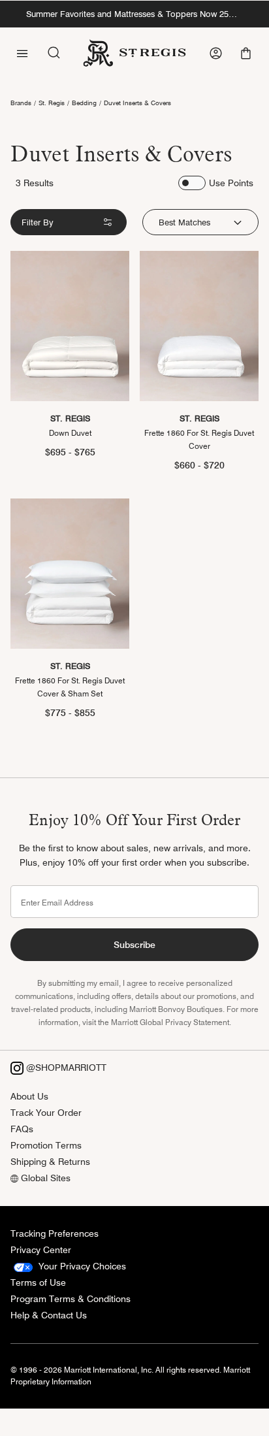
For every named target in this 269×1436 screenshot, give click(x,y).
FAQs (21, 1129)
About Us (29, 1096)
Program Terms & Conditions (70, 1299)
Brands (20, 102)
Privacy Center (40, 1250)
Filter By (38, 222)
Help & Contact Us (48, 1315)
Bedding (84, 102)
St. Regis (52, 102)
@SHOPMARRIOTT (65, 1067)
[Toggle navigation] (22, 52)
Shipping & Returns (50, 1161)
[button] (247, 53)
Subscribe (134, 944)
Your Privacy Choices (81, 1266)
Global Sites (44, 1178)
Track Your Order (46, 1112)
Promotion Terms (46, 1145)
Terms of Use (38, 1282)
